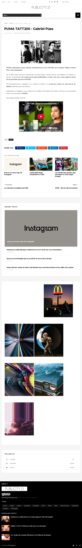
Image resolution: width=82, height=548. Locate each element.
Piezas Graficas (64, 506)
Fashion (19, 506)
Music (56, 506)
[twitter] (57, 2)
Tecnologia (14, 508)
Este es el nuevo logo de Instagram (13, 173)
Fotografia (27, 506)
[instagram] (52, 2)
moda (49, 506)
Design (11, 23)
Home (3, 2)
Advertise (23, 2)
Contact (15, 2)
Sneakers (5, 508)
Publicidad (75, 506)
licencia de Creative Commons (27, 497)
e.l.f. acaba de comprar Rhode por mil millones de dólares (31, 535)
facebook (42, 459)
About (9, 2)
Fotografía (36, 506)
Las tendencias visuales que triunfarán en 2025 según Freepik (65, 174)
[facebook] (49, 2)
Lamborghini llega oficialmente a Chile (37, 173)
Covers (5, 506)
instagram (42, 463)
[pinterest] (54, 2)
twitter (42, 467)
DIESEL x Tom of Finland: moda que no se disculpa (28, 526)
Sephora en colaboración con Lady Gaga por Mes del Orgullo (32, 517)
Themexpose (12, 545)
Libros (43, 506)
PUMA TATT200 (20, 98)
